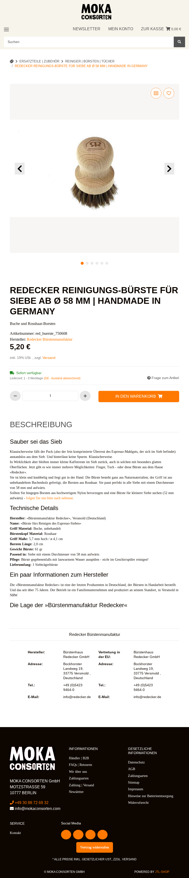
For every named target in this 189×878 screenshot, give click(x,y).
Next (169, 169)
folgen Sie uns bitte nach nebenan (49, 498)
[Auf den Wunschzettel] (168, 93)
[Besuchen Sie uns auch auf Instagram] (102, 834)
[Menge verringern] (15, 396)
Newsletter (86, 29)
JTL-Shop (162, 872)
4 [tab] (96, 263)
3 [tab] (92, 263)
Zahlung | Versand (81, 785)
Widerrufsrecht (138, 803)
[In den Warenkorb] (18, 81)
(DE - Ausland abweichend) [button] (62, 378)
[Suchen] (179, 42)
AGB (131, 769)
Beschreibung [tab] (41, 424)
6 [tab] (106, 263)
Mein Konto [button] (120, 29)
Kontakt (15, 833)
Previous (20, 169)
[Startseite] (12, 61)
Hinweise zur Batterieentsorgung (150, 796)
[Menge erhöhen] (85, 396)
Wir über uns (78, 772)
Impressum (135, 789)
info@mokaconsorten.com (37, 808)
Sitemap (133, 782)
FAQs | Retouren (80, 765)
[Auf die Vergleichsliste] (156, 93)
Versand (49, 358)
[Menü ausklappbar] (6, 29)
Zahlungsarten (79, 778)
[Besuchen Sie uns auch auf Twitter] (78, 834)
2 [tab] (87, 263)
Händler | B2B (79, 758)
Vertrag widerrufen (94, 847)
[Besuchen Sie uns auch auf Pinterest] (90, 834)
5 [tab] (101, 263)
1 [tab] (82, 263)
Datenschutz (136, 762)
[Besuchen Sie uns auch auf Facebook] (66, 834)
